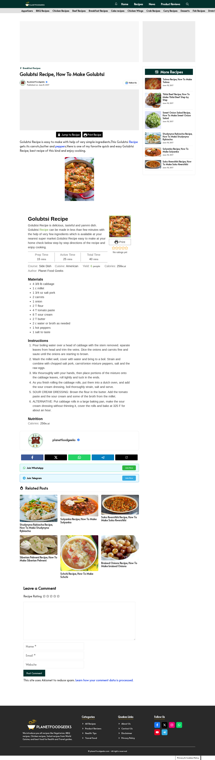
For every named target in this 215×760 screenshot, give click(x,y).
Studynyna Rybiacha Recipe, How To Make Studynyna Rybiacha (36, 528)
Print (121, 242)
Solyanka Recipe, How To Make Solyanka (78, 520)
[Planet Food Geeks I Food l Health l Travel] (35, 4)
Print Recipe (94, 134)
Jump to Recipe (70, 134)
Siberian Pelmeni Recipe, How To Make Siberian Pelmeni (38, 558)
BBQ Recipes (42, 10)
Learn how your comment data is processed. (104, 680)
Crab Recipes (153, 10)
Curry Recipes (170, 10)
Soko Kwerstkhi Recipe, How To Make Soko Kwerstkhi (119, 518)
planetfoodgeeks (37, 81)
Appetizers (27, 10)
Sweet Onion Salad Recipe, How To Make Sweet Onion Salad (177, 115)
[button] (187, 4)
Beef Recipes (79, 10)
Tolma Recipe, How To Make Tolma (177, 81)
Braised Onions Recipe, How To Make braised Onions (119, 564)
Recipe (133, 142)
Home (124, 4)
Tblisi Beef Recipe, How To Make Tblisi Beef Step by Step (176, 96)
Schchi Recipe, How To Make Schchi (76, 575)
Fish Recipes (199, 10)
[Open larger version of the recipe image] (120, 226)
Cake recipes (117, 10)
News (152, 4)
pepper (60, 146)
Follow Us (133, 82)
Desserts (185, 10)
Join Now (129, 467)
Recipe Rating (32, 596)
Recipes (138, 4)
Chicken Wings (135, 10)
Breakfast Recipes (98, 10)
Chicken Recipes (61, 10)
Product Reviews (170, 4)
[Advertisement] (79, 41)
